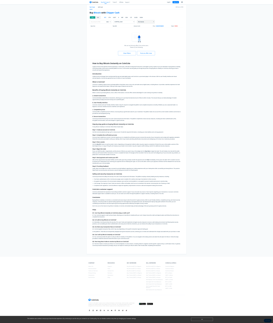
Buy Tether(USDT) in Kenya (134, 277)
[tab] (92, 7)
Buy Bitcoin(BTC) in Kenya (134, 270)
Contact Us (111, 270)
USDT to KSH (168, 284)
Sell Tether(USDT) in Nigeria (153, 273)
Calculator (110, 275)
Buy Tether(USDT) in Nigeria (134, 273)
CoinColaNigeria (169, 266)
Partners (110, 273)
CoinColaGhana (169, 268)
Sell (98, 17)
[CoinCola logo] (94, 2)
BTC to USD (168, 286)
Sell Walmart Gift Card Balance (154, 279)
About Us (90, 266)
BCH (127, 17)
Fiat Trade (92, 7)
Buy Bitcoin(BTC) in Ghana (134, 268)
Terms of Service (93, 270)
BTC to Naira (168, 273)
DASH (141, 17)
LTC (131, 17)
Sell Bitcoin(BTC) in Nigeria (153, 266)
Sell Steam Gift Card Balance (154, 284)
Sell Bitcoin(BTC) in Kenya (153, 270)
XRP (122, 17)
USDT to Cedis (169, 279)
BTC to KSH (168, 281)
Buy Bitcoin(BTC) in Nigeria (134, 266)
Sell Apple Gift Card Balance (153, 281)
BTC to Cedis (168, 277)
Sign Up (176, 2)
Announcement (92, 268)
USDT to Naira (169, 275)
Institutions (91, 277)
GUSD (135, 17)
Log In (168, 2)
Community (91, 275)
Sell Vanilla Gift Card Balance (154, 289)
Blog (109, 277)
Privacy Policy (92, 273)
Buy (93, 17)
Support (110, 266)
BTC (105, 17)
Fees (109, 268)
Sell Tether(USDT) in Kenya (153, 277)
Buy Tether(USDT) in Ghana (134, 275)
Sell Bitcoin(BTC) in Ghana (153, 268)
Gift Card (100, 7)
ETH (110, 17)
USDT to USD (168, 288)
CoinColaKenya (169, 270)
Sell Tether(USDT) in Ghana (153, 275)
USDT (114, 17)
